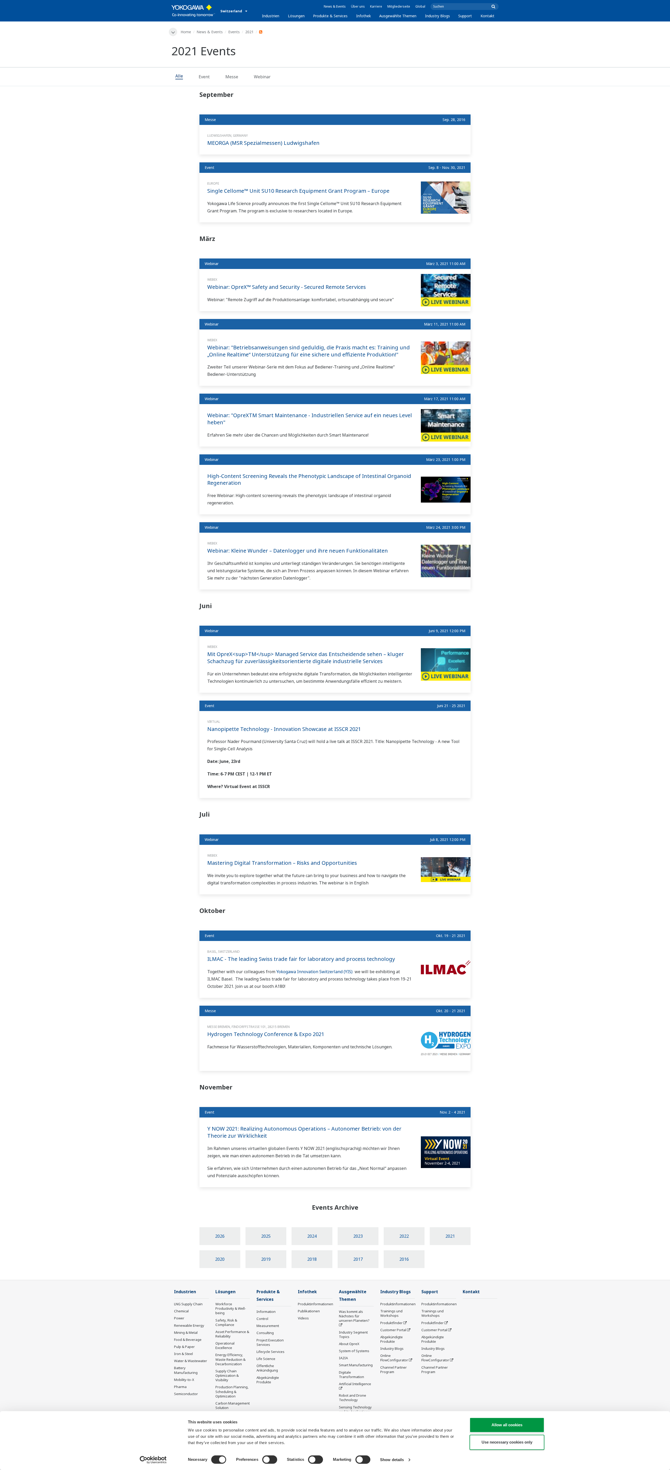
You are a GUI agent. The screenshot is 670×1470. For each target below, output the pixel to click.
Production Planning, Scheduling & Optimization (232, 1391)
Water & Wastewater (190, 1360)
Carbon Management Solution (232, 1405)
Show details (392, 1459)
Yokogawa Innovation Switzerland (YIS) (315, 972)
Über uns (358, 6)
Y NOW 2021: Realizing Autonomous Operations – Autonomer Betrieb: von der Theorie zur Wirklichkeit (304, 1132)
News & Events (335, 6)
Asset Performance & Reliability (232, 1334)
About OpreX (349, 1343)
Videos (303, 1318)
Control (262, 1318)
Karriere (376, 6)
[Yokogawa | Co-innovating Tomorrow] (193, 10)
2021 (249, 31)
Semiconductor (186, 1393)
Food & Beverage (188, 1339)
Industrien (270, 15)
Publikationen (309, 1311)
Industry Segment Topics (353, 1334)
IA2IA (343, 1358)
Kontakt (487, 15)
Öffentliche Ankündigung (267, 1368)
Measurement (267, 1325)
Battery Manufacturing (186, 1370)
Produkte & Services (330, 15)
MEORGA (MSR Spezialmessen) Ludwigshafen (263, 142)
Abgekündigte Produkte (267, 1379)
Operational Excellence (224, 1345)
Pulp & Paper (184, 1346)
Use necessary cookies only (507, 1442)
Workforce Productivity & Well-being (230, 1308)
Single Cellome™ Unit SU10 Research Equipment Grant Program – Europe (298, 190)
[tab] (179, 77)
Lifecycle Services (270, 1351)
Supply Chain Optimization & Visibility (227, 1375)
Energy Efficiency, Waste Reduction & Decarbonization (230, 1359)
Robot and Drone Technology (352, 1397)
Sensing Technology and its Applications (355, 1409)
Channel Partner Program (393, 1369)
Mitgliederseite (398, 6)
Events (234, 31)
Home (186, 31)
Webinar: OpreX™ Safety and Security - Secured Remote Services (286, 286)
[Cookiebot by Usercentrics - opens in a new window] (153, 1460)
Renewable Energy (189, 1325)
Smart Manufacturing (356, 1365)
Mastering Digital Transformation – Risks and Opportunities (282, 862)
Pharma (180, 1386)
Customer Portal (393, 1330)
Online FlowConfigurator (394, 1357)
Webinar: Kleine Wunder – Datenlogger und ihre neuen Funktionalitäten (297, 550)
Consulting (265, 1332)
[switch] (269, 1459)
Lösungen (296, 15)
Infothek (363, 15)
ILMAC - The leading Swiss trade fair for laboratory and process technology (301, 958)
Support (465, 15)
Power (179, 1318)
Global (420, 6)
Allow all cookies (507, 1425)
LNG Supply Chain (188, 1304)
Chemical (181, 1311)
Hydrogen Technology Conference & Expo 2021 (265, 1034)
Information (266, 1311)
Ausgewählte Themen (397, 15)
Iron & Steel (183, 1353)
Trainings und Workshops (391, 1313)
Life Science (265, 1358)
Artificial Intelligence (355, 1383)
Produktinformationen (315, 1304)
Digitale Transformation (351, 1374)
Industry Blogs (437, 15)
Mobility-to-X (184, 1379)
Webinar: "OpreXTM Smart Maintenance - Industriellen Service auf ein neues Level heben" (309, 419)
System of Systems (354, 1350)
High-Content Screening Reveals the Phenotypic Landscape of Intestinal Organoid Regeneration (309, 479)
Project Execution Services (270, 1342)
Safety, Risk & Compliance (226, 1322)
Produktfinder (391, 1322)
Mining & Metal (186, 1332)
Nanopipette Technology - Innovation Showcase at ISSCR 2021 (284, 729)
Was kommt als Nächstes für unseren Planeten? (354, 1316)
